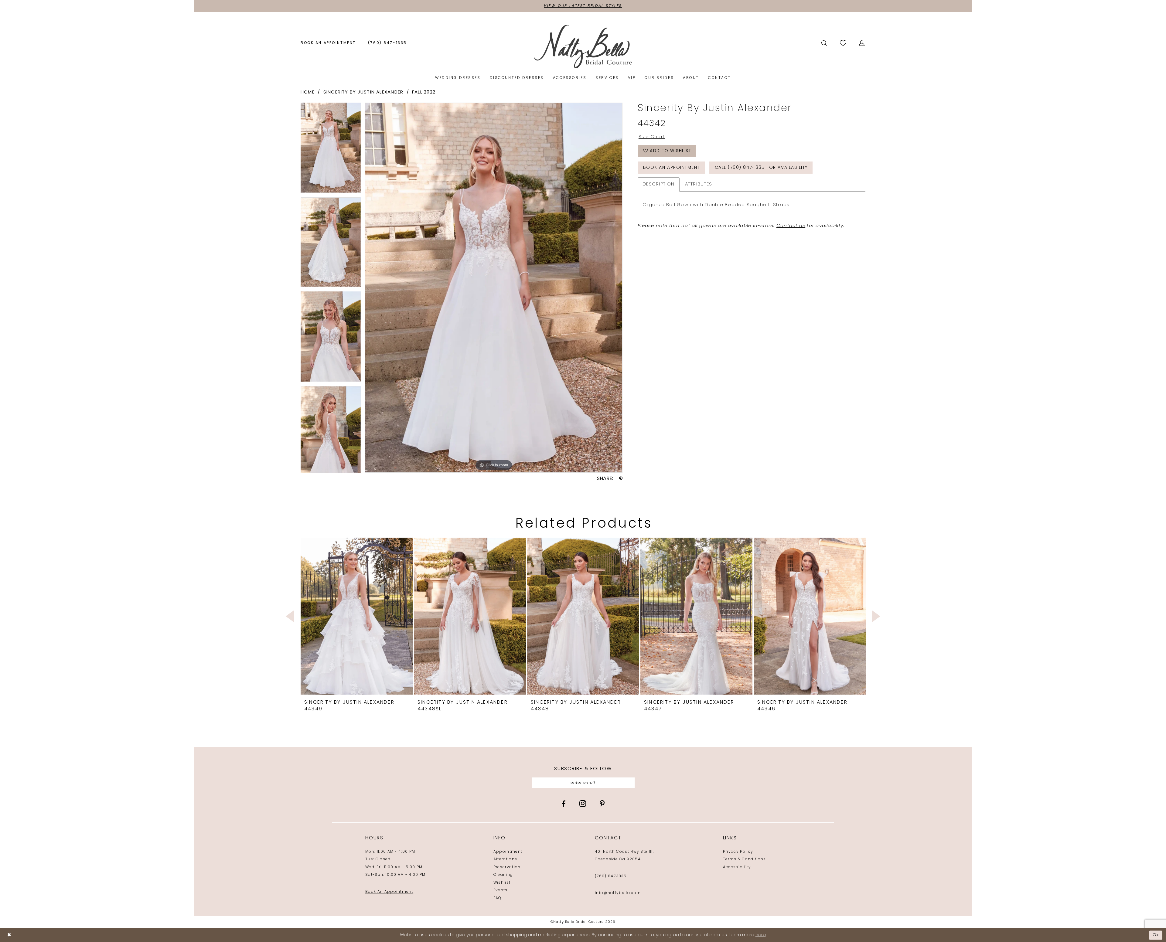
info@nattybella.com (618, 893)
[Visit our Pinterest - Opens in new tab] (602, 803)
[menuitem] (328, 43)
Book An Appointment (389, 892)
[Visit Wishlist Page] (843, 43)
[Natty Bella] (583, 46)
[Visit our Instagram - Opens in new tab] (582, 804)
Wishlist (502, 883)
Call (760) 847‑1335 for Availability (761, 167)
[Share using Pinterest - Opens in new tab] (620, 478)
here (760, 935)
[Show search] (824, 43)
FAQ (497, 898)
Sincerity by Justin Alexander (363, 92)
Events (500, 890)
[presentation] (357, 616)
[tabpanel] (331, 150)
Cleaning (503, 875)
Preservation (507, 867)
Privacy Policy (738, 852)
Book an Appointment (671, 167)
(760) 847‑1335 (610, 876)
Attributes (698, 184)
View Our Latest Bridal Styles (583, 6)
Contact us (790, 226)
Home (308, 92)
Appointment (508, 852)
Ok (1156, 935)
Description (659, 184)
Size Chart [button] (652, 137)
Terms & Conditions (744, 859)
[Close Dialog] (9, 935)
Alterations (505, 859)
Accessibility (737, 867)
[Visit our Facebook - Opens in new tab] (564, 803)
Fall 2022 (423, 92)
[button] (862, 43)
